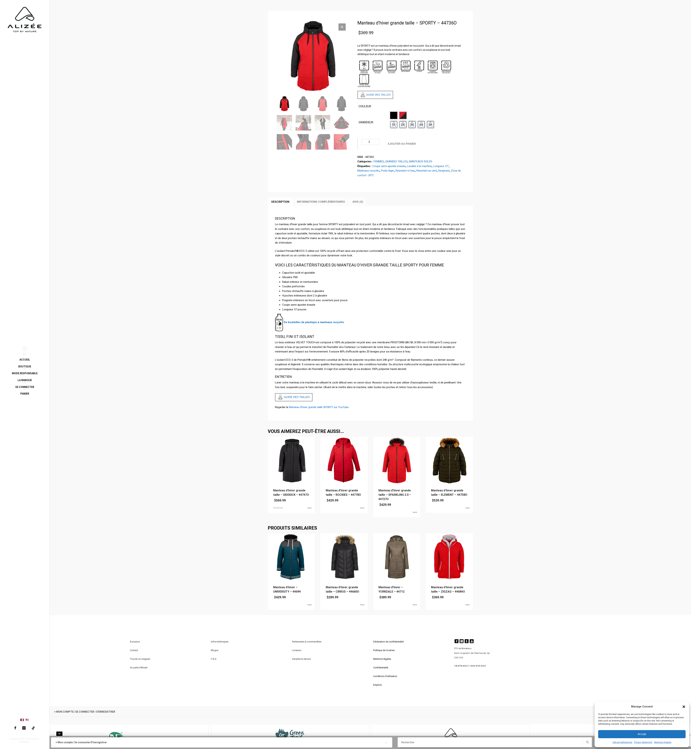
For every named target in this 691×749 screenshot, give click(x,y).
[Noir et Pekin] (403, 115)
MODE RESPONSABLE (25, 373)
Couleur (365, 106)
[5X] (430, 124)
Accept (642, 733)
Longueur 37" (441, 166)
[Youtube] (472, 641)
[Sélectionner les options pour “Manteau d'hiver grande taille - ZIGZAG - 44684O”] (467, 605)
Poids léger (387, 170)
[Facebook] (15, 728)
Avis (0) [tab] (358, 201)
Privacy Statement (643, 742)
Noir (393, 115)
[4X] (421, 124)
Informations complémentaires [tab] (321, 201)
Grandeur (366, 122)
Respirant (444, 170)
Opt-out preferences (622, 742)
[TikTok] (33, 728)
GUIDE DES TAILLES (377, 94)
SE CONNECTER (24, 387)
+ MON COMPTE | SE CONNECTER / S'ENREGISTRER (84, 711)
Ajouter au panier (402, 143)
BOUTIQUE (24, 366)
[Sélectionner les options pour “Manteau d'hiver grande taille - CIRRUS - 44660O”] (362, 605)
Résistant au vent (426, 170)
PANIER (24, 393)
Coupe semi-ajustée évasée (389, 166)
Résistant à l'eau (405, 170)
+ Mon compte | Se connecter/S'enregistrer (81, 742)
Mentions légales (662, 742)
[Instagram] (24, 728)
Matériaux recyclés (368, 170)
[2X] (403, 124)
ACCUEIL (24, 359)
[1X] (393, 124)
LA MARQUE (25, 380)
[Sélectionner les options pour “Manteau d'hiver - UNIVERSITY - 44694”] (309, 605)
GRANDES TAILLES (396, 161)
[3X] (412, 124)
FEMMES (379, 161)
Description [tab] (280, 201)
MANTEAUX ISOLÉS (420, 161)
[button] (684, 706)
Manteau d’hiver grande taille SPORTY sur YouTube (319, 407)
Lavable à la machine (419, 166)
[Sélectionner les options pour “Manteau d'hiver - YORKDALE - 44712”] (414, 605)
